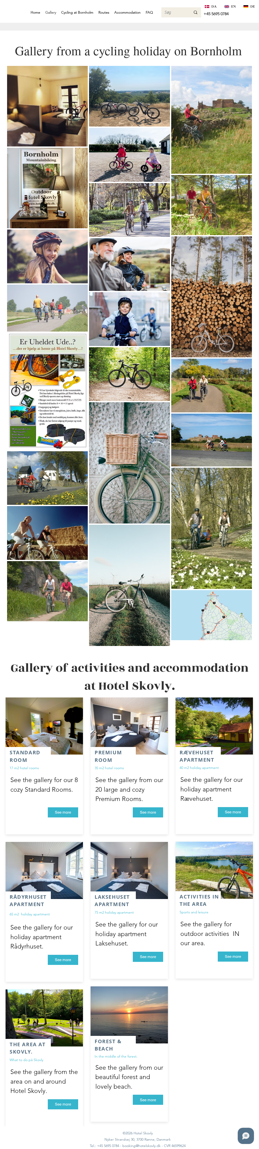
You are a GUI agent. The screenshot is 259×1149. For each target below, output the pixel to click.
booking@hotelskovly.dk (141, 1145)
